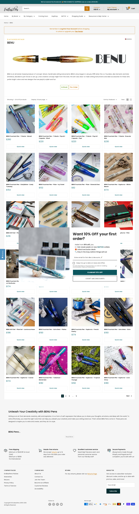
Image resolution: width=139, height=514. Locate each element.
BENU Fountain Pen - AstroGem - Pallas (52, 329)
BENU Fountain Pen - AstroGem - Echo (117, 329)
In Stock (64, 87)
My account (112, 9)
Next (128, 396)
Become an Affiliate (42, 483)
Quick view (20, 147)
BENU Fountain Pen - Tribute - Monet (19, 136)
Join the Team (40, 480)
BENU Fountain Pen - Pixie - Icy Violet (51, 184)
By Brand (15, 16)
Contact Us (39, 477)
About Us (38, 474)
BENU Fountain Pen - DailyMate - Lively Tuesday (19, 185)
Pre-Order (74, 87)
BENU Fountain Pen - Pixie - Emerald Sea (86, 184)
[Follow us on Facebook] (49, 504)
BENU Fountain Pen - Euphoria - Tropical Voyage (86, 379)
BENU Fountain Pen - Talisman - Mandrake (50, 379)
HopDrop (55, 16)
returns (54, 452)
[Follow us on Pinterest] (57, 504)
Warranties (8, 477)
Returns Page (92, 474)
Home (6, 16)
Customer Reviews (41, 486)
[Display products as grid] (127, 100)
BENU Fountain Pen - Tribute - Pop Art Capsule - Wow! (52, 137)
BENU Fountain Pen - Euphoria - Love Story (117, 379)
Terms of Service (10, 486)
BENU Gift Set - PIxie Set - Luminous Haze (20, 329)
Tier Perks (79, 31)
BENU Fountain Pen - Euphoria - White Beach (117, 185)
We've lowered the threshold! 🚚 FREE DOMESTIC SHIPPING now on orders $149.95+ (69, 2)
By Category (28, 16)
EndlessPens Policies (11, 474)
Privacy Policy (9, 483)
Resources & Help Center (98, 16)
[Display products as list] (131, 100)
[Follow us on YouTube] (61, 504)
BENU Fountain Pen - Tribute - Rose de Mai (117, 137)
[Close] (117, 229)
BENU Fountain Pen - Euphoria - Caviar (19, 378)
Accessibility (39, 489)
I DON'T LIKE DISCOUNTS (94, 278)
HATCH (63, 16)
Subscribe (113, 491)
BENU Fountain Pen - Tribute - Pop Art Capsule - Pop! (85, 137)
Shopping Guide (77, 16)
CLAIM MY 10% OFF (95, 272)
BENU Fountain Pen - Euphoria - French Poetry (85, 330)
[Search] (87, 8)
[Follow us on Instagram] (53, 504)
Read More (69, 437)
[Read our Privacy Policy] (116, 266)
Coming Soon (43, 16)
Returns (6, 480)
